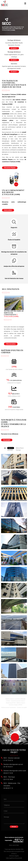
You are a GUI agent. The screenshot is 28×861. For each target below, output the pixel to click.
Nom (5, 799)
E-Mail (5, 811)
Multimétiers (10, 450)
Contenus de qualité (22, 707)
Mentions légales (14, 856)
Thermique (18, 450)
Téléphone (7, 805)
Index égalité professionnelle (14, 858)
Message (6, 817)
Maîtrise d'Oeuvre (20, 448)
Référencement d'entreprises (8, 707)
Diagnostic (10, 448)
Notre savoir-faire (14, 845)
